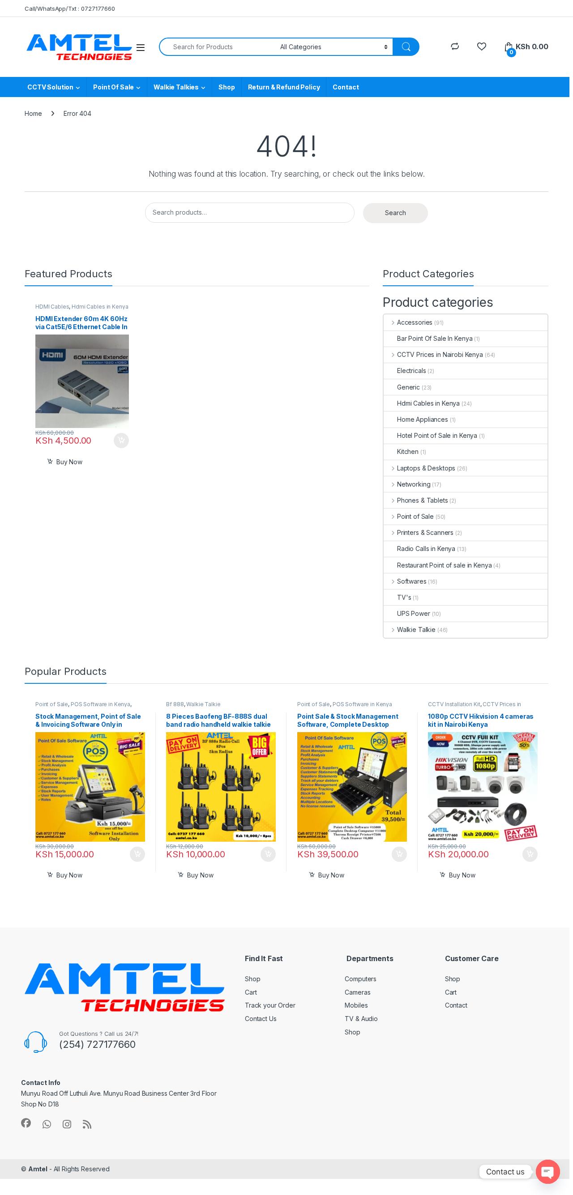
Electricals (411, 370)
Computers (360, 979)
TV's (404, 597)
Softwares (412, 581)
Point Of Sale (113, 87)
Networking (413, 484)
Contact (346, 87)
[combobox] (217, 47)
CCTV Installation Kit (454, 704)
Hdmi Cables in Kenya (100, 306)
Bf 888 (175, 704)
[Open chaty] (548, 1172)
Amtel (37, 1169)
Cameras (357, 992)
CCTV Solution (50, 87)
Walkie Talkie (416, 629)
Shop (226, 87)
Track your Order (270, 1005)
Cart (251, 992)
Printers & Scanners (425, 532)
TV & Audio (361, 1018)
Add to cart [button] (121, 440)
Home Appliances (422, 419)
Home (33, 113)
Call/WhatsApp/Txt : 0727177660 (70, 8)
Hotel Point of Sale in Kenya (437, 435)
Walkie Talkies (176, 87)
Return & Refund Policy (284, 87)
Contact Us (261, 1018)
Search (395, 212)
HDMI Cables (52, 306)
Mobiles (356, 1005)
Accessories (414, 322)
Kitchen (408, 451)
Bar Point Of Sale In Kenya (434, 338)
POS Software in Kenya (100, 704)
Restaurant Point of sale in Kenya (444, 565)
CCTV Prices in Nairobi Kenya (440, 354)
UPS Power (413, 613)
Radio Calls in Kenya (426, 548)
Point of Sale (415, 516)
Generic (408, 387)
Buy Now (69, 462)
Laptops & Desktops (426, 468)
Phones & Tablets (422, 500)
